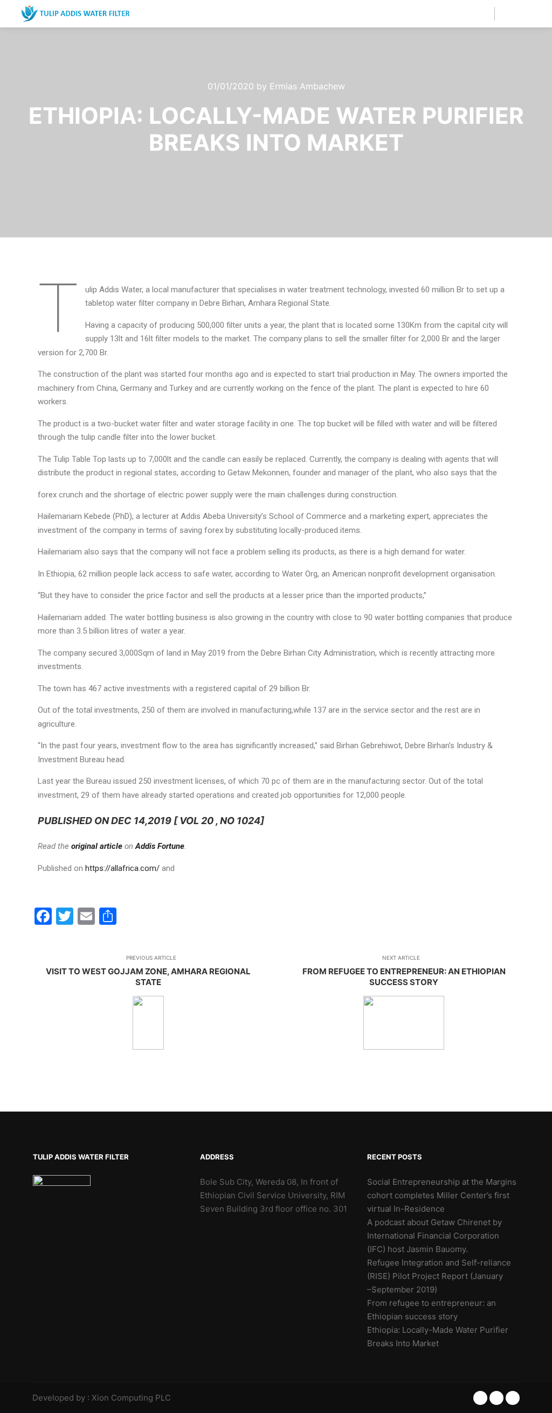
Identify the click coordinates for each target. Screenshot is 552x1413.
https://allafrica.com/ (122, 868)
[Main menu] (512, 13)
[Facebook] (496, 1398)
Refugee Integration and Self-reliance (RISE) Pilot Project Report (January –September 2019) (439, 1276)
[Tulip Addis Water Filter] (75, 13)
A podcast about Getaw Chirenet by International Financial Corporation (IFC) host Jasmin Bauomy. (434, 1235)
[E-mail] (480, 1398)
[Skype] (513, 1398)
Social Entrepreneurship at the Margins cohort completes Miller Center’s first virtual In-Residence (441, 1195)
